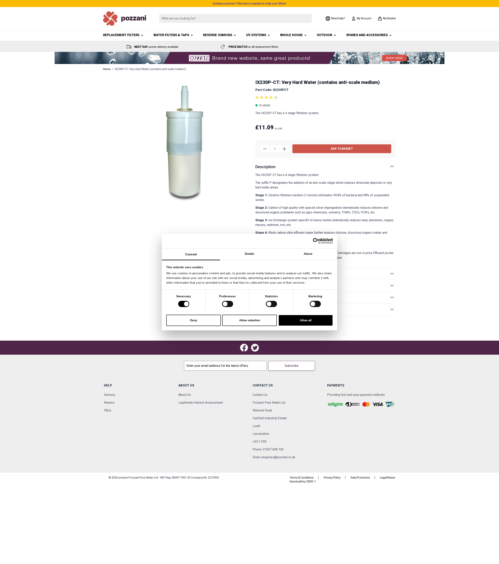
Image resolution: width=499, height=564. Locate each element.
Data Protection (360, 477)
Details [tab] (249, 253)
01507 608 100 (273, 449)
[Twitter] (255, 348)
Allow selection (249, 320)
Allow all (305, 320)
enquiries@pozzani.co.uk (278, 457)
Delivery (109, 395)
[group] (267, 97)
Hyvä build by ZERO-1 (303, 481)
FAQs (107, 410)
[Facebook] (244, 348)
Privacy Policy (332, 477)
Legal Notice (387, 477)
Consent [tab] (191, 254)
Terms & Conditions (302, 477)
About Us (184, 395)
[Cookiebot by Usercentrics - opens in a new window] (316, 241)
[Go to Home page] (124, 18)
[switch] (227, 304)
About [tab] (308, 253)
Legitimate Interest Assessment (200, 402)
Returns (109, 402)
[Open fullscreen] (186, 141)
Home (107, 69)
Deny (193, 320)
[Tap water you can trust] (249, 58)
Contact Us (260, 395)
